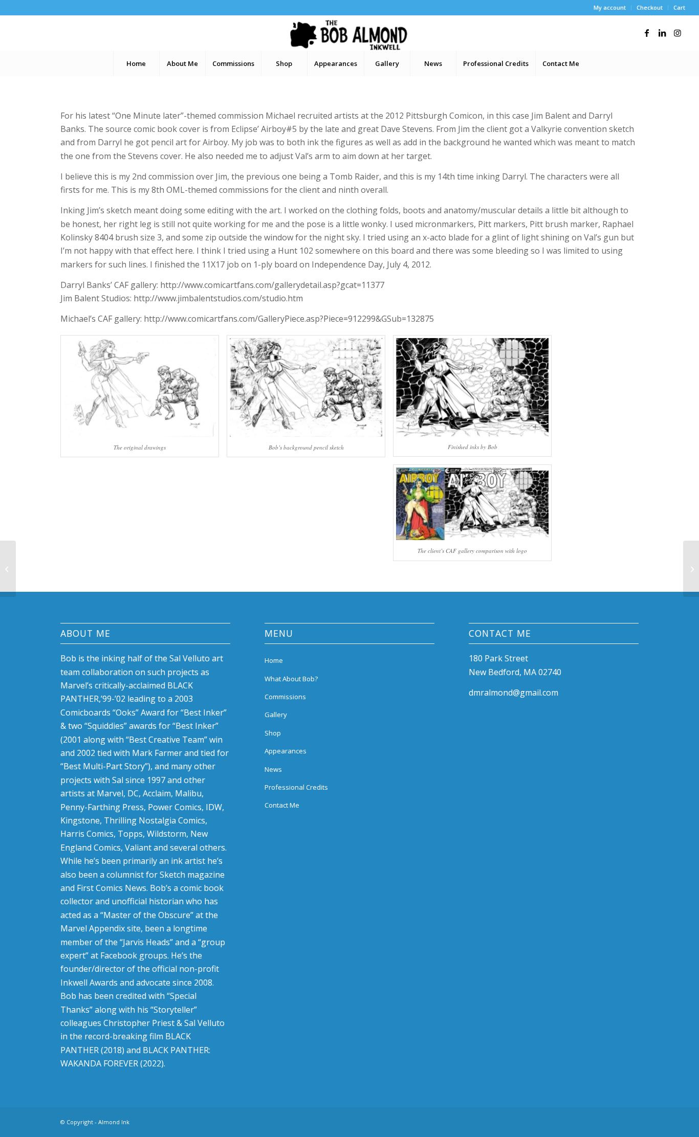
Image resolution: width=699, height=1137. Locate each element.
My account (610, 7)
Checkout (650, 7)
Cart (679, 7)
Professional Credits (296, 787)
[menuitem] (609, 7)
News (273, 769)
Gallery (276, 714)
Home (274, 660)
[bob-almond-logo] (349, 35)
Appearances (286, 750)
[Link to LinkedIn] (662, 32)
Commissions (285, 696)
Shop (273, 733)
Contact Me (282, 805)
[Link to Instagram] (677, 32)
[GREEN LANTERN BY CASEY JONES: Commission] (8, 569)
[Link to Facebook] (646, 32)
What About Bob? (291, 678)
